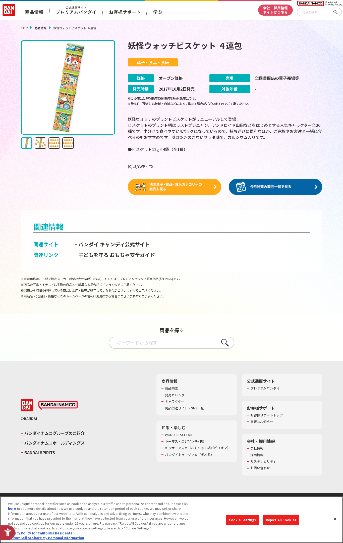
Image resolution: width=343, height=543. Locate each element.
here (12, 508)
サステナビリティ (263, 461)
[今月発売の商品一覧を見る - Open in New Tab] (275, 187)
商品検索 (171, 388)
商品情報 (40, 28)
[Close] (334, 518)
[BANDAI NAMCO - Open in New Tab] (58, 405)
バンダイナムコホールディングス (54, 443)
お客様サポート (125, 12)
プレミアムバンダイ (265, 388)
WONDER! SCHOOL (179, 435)
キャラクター (174, 401)
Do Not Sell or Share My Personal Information (46, 537)
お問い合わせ (260, 468)
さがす (338, 12)
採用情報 (256, 455)
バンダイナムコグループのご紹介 (54, 433)
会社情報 (256, 448)
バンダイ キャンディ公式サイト (114, 244)
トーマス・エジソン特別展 (184, 441)
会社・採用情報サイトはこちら (275, 10)
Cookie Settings (242, 520)
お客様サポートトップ (266, 415)
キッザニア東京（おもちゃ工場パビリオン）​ (197, 448)
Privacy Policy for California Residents (40, 533)
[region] (171, 519)
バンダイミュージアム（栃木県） (189, 454)
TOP (24, 28)
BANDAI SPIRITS (39, 452)
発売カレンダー (176, 395)
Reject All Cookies (281, 520)
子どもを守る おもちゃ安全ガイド (116, 254)
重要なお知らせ (261, 421)
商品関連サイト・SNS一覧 (184, 408)
